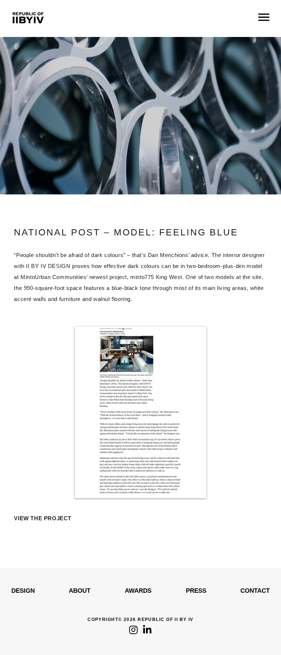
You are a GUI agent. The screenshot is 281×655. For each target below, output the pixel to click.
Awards (138, 590)
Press (196, 590)
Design (23, 590)
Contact (255, 590)
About (79, 590)
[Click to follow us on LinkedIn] (147, 631)
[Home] (28, 29)
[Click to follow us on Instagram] (133, 631)
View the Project (42, 518)
